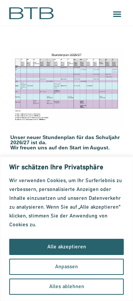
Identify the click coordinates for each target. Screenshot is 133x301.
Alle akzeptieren (66, 246)
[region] (66, 228)
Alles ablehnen (66, 286)
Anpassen (66, 266)
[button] (117, 14)
